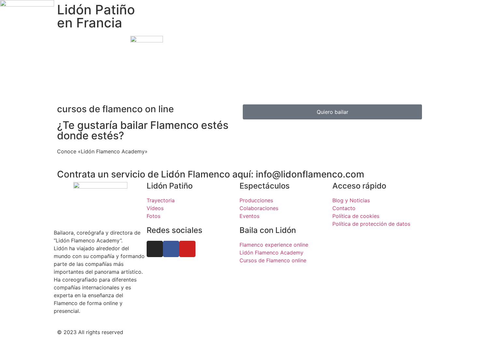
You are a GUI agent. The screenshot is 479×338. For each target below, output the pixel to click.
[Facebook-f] (171, 249)
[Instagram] (155, 249)
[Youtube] (187, 249)
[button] (239, 20)
